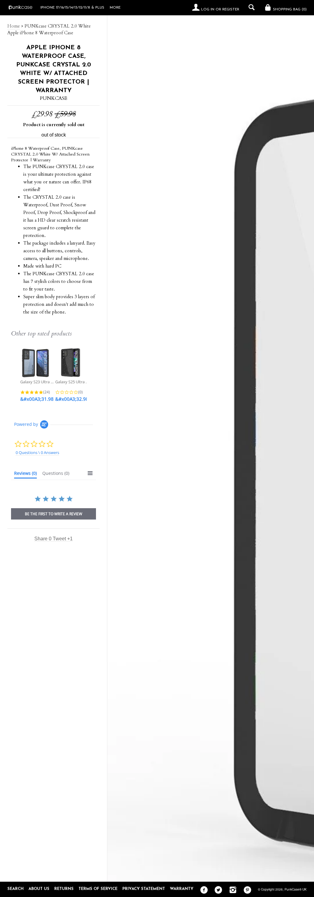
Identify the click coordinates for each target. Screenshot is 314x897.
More (115, 7)
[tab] (25, 475)
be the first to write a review (53, 513)
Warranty (181, 889)
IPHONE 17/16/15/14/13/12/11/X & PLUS (72, 7)
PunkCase (53, 98)
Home (13, 26)
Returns (64, 889)
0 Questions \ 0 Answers (37, 452)
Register (230, 9)
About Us (39, 889)
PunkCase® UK (296, 889)
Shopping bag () (289, 9)
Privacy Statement (143, 889)
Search (15, 889)
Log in (207, 9)
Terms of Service (97, 889)
